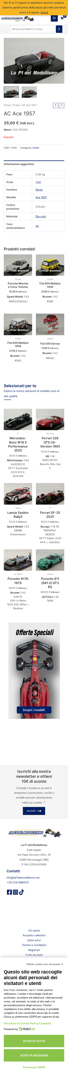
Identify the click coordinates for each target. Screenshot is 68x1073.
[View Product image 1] (11, 92)
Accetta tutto (34, 1041)
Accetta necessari (34, 1055)
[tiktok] (21, 892)
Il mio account (34, 954)
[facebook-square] (9, 892)
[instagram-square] (15, 892)
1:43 (38, 182)
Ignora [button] (44, 12)
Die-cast (41, 216)
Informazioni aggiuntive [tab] (19, 164)
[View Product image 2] (29, 92)
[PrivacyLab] (26, 1029)
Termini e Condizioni (34, 945)
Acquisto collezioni (34, 935)
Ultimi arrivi (34, 940)
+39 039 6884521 (18, 882)
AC (37, 225)
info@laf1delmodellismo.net (23, 877)
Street (16, 105)
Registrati (34, 950)
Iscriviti (31, 810)
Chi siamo (34, 930)
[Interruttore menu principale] (54, 18)
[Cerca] (59, 29)
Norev (39, 189)
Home (7, 105)
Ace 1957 (41, 197)
